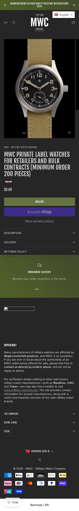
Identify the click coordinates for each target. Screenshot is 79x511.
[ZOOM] (69, 132)
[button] (63, 14)
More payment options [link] (39, 220)
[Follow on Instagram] (39, 459)
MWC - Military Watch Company (20, 147)
